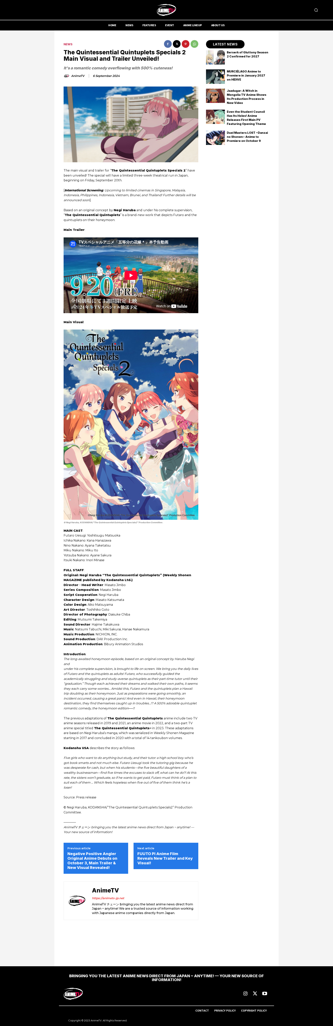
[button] (316, 10)
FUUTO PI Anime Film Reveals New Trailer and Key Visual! (165, 858)
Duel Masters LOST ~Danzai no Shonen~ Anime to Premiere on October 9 (247, 137)
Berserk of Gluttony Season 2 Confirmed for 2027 (247, 54)
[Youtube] (264, 994)
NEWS (68, 44)
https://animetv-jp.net (108, 898)
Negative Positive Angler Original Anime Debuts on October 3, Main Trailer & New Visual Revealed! (92, 860)
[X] (177, 44)
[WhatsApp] (194, 44)
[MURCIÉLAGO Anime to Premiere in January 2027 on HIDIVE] (215, 76)
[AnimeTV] (67, 76)
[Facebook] (168, 44)
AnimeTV (77, 76)
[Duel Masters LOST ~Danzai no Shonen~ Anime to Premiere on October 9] (215, 138)
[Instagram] (245, 994)
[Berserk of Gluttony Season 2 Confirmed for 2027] (215, 57)
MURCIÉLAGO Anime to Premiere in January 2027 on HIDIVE (246, 75)
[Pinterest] (185, 44)
